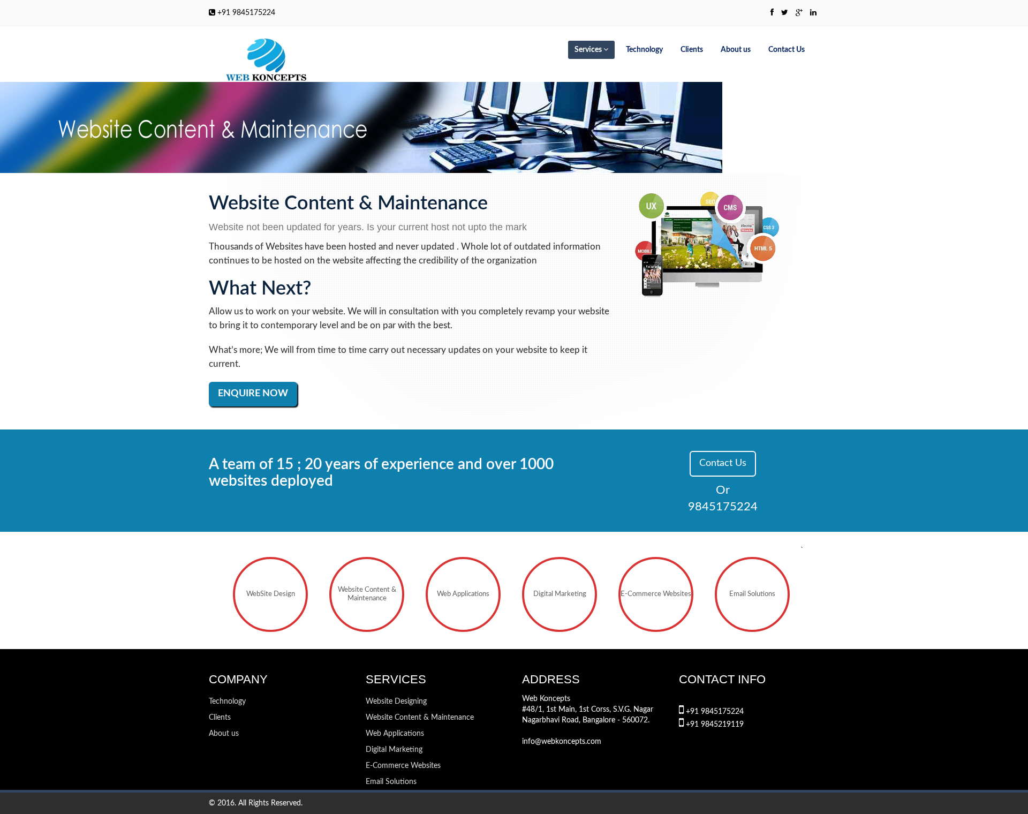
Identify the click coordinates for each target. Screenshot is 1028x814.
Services (589, 50)
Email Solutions (752, 594)
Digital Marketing (559, 594)
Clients (692, 50)
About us (736, 50)
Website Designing (396, 701)
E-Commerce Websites (656, 594)
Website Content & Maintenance (367, 594)
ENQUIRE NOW (253, 393)
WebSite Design (270, 594)
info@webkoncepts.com (561, 741)
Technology (644, 50)
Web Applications (463, 594)
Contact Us (786, 50)
